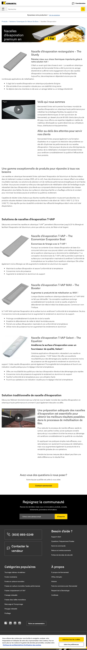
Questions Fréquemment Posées (62, 541)
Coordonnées (80, 3)
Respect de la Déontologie (60, 590)
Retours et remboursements (61, 550)
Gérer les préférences (71, 644)
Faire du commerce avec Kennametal (64, 586)
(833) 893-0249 (22, 534)
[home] (8, 3)
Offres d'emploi (56, 577)
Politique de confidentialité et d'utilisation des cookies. (22, 645)
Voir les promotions (54, 15)
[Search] (83, 9)
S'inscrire (61, 516)
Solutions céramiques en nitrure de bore (23, 21)
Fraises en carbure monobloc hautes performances (22, 586)
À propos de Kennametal (60, 572)
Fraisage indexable (11, 595)
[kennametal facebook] (6, 623)
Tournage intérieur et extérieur (15, 572)
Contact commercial (43, 485)
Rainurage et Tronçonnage (14, 604)
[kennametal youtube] (15, 623)
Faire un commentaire (36, 623)
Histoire (54, 581)
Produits (5, 21)
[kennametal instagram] (19, 623)
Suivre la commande (58, 546)
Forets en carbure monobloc (14, 581)
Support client (56, 537)
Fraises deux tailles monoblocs (15, 599)
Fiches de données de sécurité (61, 555)
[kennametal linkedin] (10, 623)
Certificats (54, 595)
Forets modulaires (11, 577)
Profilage (8, 613)
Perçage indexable (11, 608)
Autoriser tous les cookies (71, 639)
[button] (18, 109)
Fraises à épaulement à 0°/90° (15, 590)
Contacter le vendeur (20, 548)
